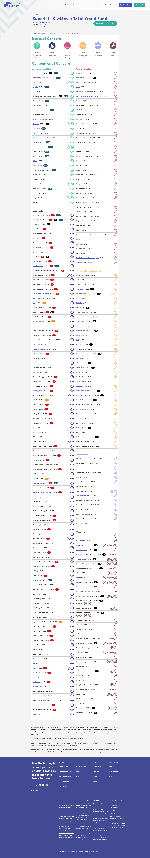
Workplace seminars (113, 774)
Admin (97, 851)
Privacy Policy (113, 813)
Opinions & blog (95, 771)
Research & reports (96, 769)
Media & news (95, 776)
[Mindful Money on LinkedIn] (40, 785)
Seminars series (95, 774)
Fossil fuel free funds (64, 781)
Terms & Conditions (114, 810)
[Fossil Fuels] (52, 45)
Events (86, 5)
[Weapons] (113, 45)
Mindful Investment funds (65, 771)
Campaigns (111, 769)
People (77, 771)
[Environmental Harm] (37, 45)
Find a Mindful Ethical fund (65, 789)
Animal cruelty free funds (65, 776)
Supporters (78, 769)
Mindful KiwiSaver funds (64, 766)
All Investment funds (64, 774)
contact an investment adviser (66, 833)
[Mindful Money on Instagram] (43, 785)
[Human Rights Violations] (82, 45)
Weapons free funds (64, 779)
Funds (35, 15)
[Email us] (47, 785)
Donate (77, 776)
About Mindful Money (81, 766)
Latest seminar (95, 784)
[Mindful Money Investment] (13, 5)
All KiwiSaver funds (63, 769)
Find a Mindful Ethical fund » (105, 23)
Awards (93, 779)
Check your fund (63, 786)
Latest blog (94, 781)
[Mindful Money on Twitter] (36, 785)
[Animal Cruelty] (67, 45)
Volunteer (78, 779)
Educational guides (96, 766)
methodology (89, 743)
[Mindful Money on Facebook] (33, 785)
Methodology (79, 774)
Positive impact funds (64, 784)
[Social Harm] (98, 45)
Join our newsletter (113, 771)
